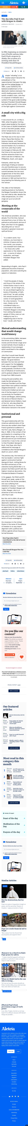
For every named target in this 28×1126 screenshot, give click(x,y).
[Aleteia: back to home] (14, 2)
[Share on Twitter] (18, 71)
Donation (14, 1082)
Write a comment (14, 691)
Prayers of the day (11, 832)
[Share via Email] (21, 71)
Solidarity (19, 364)
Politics (13, 571)
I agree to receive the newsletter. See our (13, 605)
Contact (14, 1115)
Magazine (14, 1077)
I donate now (9, 654)
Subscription (14, 1079)
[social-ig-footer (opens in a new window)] (18, 1096)
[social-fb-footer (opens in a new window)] (12, 1096)
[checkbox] (3, 604)
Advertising (14, 1084)
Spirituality (4, 12)
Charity (5, 915)
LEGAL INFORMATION (14, 1109)
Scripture (5, 965)
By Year (14, 1091)
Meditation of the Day (11, 825)
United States (16, 84)
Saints (10, 12)
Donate (13, 7)
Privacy (14, 1121)
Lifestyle (14, 1062)
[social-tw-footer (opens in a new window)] (15, 1096)
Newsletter (14, 1073)
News (14, 1060)
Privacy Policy (14, 1118)
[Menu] (5, 3)
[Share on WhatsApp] (23, 71)
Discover (14, 1066)
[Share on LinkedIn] (15, 71)
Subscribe (5, 7)
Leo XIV (5, 886)
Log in (19, 685)
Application (14, 1075)
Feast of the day (10, 818)
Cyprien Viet (19, 24)
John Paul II (5, 571)
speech (20, 225)
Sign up (6, 609)
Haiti (4, 939)
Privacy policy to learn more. (11, 605)
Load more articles (14, 748)
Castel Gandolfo (7, 991)
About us (14, 1107)
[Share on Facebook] (12, 71)
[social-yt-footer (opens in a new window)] (9, 1096)
